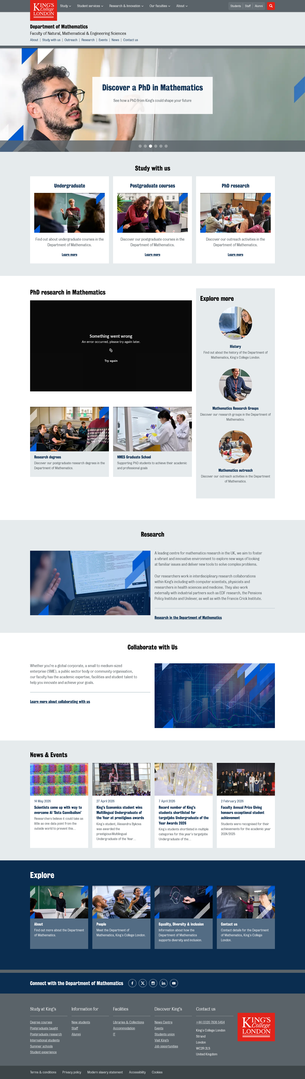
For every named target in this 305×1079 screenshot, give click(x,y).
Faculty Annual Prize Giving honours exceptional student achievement (242, 812)
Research (88, 40)
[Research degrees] (69, 429)
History (235, 346)
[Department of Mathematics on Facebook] (132, 983)
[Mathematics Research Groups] (235, 385)
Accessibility (137, 1072)
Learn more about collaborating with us (60, 701)
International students (45, 1040)
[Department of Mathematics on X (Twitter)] (143, 983)
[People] (121, 902)
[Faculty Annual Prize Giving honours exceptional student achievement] (246, 779)
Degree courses (41, 1022)
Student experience (43, 1052)
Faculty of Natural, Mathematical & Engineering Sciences (78, 34)
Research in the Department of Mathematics (188, 617)
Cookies (157, 1072)
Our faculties (158, 6)
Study (64, 6)
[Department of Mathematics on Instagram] (153, 983)
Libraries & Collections (128, 1022)
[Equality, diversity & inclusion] (184, 902)
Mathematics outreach (235, 470)
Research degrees (47, 457)
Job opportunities (166, 1046)
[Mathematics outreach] (235, 447)
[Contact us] (246, 902)
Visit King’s (162, 1040)
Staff (248, 6)
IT (114, 1034)
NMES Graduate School (134, 457)
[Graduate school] (152, 429)
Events (103, 40)
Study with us (51, 40)
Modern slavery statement (105, 1072)
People (101, 924)
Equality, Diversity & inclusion (181, 924)
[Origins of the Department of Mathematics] (235, 323)
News (115, 40)
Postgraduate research (46, 1034)
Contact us (130, 40)
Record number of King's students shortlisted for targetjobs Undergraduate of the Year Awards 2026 (184, 815)
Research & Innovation (124, 6)
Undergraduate (69, 185)
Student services (88, 6)
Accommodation (124, 1028)
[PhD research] (235, 213)
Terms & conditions (43, 1072)
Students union (165, 1034)
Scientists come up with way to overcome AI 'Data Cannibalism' (58, 810)
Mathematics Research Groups (235, 408)
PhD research (235, 185)
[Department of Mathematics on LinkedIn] (163, 983)
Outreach (71, 40)
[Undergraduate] (69, 213)
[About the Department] (59, 902)
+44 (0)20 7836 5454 (210, 1022)
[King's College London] (256, 1023)
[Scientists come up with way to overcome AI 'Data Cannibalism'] (59, 779)
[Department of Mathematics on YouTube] (174, 983)
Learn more (69, 254)
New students (81, 1022)
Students (236, 6)
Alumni (259, 6)
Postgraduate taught (44, 1028)
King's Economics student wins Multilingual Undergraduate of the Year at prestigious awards (120, 812)
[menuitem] (65, 6)
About (180, 6)
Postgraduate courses (152, 185)
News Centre (163, 1022)
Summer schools (41, 1046)
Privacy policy (71, 1072)
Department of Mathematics (59, 26)
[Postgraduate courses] (152, 213)
